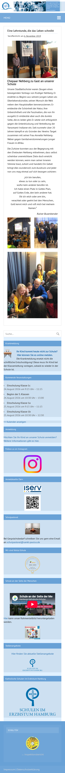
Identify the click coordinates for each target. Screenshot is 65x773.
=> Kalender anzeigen (15, 421)
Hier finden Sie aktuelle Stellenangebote (32, 653)
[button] (19, 232)
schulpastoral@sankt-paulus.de (23, 542)
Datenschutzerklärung (28, 769)
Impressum (9, 769)
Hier (6, 618)
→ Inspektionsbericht (32, 754)
